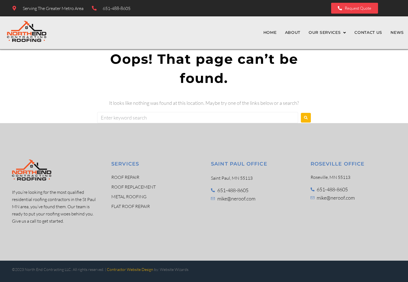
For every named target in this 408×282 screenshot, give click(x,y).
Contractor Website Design (130, 269)
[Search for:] (197, 117)
